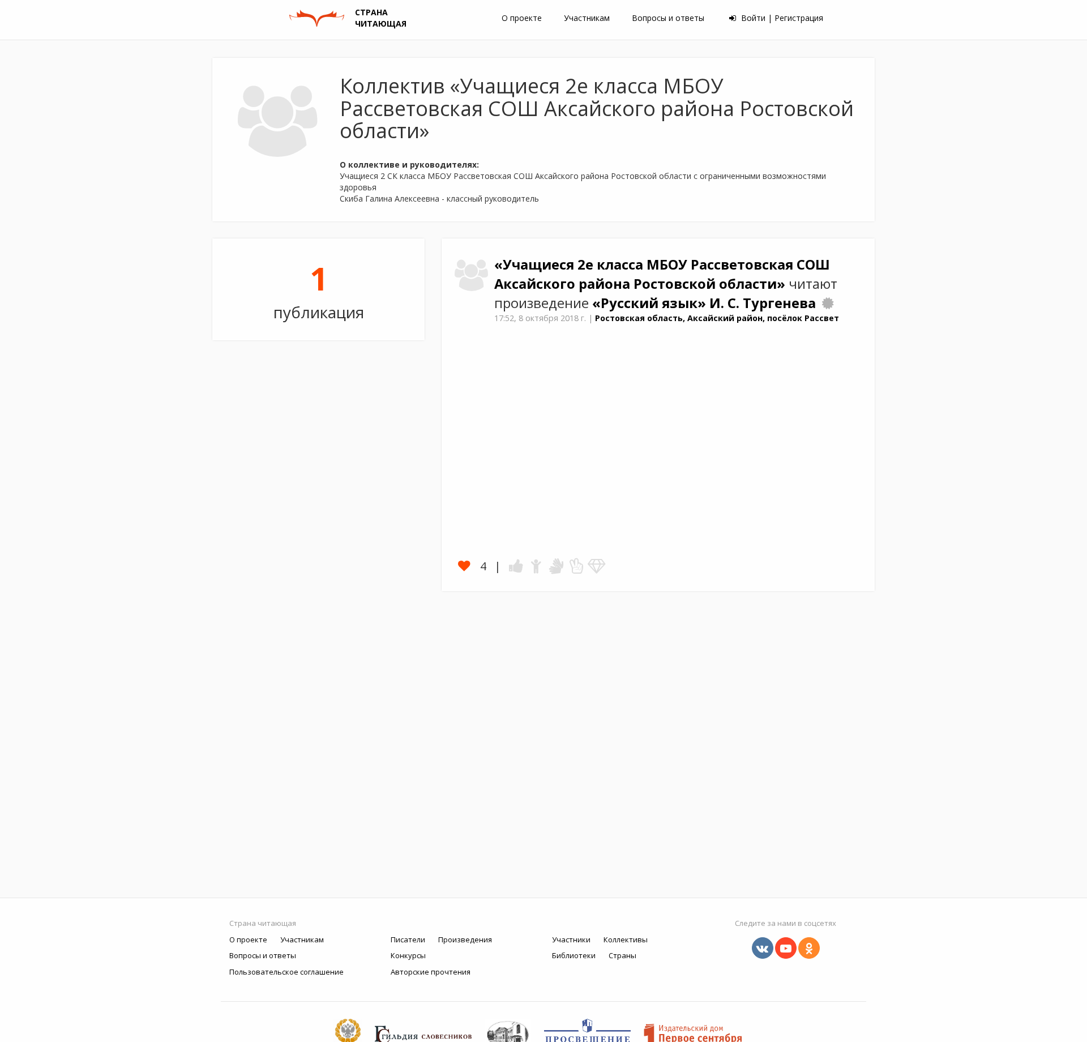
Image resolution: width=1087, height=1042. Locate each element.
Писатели (408, 939)
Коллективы (626, 939)
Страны (622, 955)
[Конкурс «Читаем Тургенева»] (827, 303)
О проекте (522, 17)
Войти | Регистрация (781, 17)
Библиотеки (574, 955)
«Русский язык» (650, 303)
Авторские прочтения (430, 972)
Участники (571, 939)
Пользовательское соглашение (286, 972)
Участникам (587, 17)
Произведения (465, 939)
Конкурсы (408, 955)
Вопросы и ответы (668, 17)
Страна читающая (262, 923)
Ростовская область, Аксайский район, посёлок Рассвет (717, 318)
